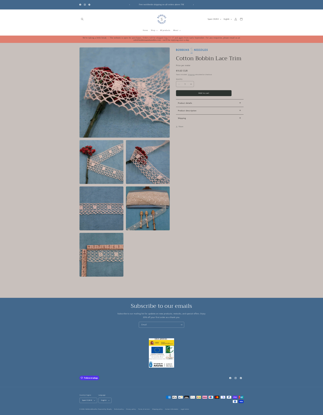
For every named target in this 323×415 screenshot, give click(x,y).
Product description (187, 111)
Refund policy (119, 409)
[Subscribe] (181, 325)
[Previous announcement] (129, 4)
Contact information (171, 409)
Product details (185, 103)
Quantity (179, 79)
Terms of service (144, 409)
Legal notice (185, 409)
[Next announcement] (193, 4)
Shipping (191, 74)
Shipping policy (157, 409)
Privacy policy (131, 409)
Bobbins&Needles (92, 409)
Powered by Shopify (105, 409)
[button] (82, 19)
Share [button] (181, 127)
